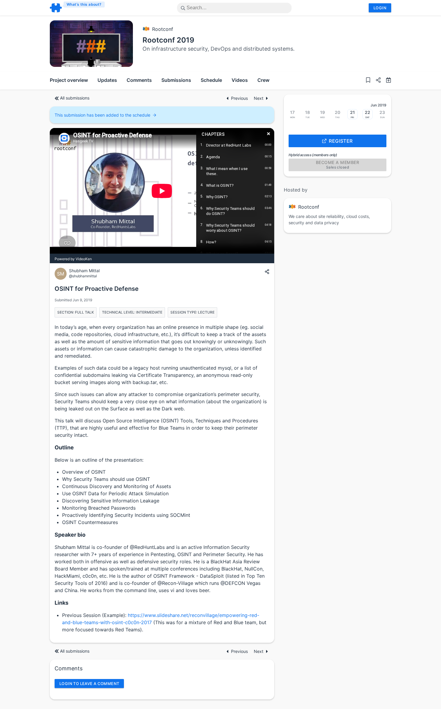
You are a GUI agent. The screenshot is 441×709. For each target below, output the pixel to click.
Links (61, 603)
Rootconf (162, 29)
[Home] (77, 7)
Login (380, 7)
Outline (64, 447)
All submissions (74, 97)
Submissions (176, 80)
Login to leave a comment (89, 683)
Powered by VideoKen (73, 259)
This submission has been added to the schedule (102, 115)
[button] (376, 81)
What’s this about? (84, 4)
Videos (240, 80)
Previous (240, 98)
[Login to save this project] (368, 81)
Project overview (69, 80)
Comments (139, 80)
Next (258, 98)
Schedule (211, 80)
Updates (107, 80)
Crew (263, 80)
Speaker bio (70, 535)
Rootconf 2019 (168, 40)
